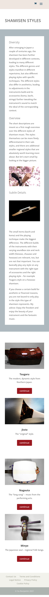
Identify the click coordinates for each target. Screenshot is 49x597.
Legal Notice (15, 580)
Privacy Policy (30, 580)
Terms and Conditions (30, 576)
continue (24, 390)
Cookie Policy (23, 583)
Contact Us (11, 576)
